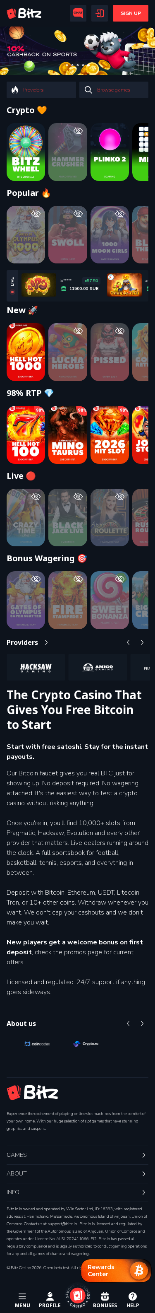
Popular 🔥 (29, 193)
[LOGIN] (99, 13)
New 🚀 (22, 310)
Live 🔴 (21, 476)
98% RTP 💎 (30, 393)
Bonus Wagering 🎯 (47, 558)
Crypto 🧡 (27, 110)
